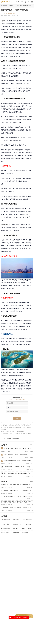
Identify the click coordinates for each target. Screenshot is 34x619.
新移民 (7, 13)
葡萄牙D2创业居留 (6, 524)
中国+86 (9, 407)
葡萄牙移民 (4, 225)
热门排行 (4, 445)
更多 (31, 445)
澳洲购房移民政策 (27, 519)
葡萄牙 (3, 21)
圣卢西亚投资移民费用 (28, 528)
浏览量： (14, 15)
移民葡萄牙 (13, 13)
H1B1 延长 (15, 528)
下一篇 (4, 438)
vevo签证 (25, 532)
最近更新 (4, 481)
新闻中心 (11, 5)
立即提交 (17, 418)
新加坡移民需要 (17, 524)
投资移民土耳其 (6, 519)
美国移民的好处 (17, 519)
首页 (2, 5)
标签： (4, 13)
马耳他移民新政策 (27, 524)
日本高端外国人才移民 (6, 532)
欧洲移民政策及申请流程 (13, 438)
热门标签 (4, 516)
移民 (10, 13)
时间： (2, 15)
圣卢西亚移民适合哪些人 (17, 532)
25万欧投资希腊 (6, 528)
